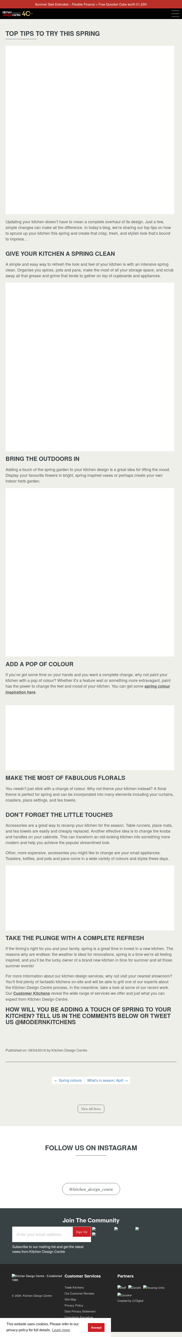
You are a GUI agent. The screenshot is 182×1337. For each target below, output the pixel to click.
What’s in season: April (107, 1080)
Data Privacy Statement (80, 1311)
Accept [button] (96, 1327)
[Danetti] (134, 1287)
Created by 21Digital (130, 1301)
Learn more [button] (61, 1330)
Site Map (70, 1299)
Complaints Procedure (79, 1317)
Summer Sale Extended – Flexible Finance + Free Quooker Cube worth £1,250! (91, 4)
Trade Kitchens (74, 1287)
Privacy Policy (74, 1305)
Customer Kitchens (31, 993)
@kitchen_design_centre (91, 1189)
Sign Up (81, 1231)
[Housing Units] (154, 1287)
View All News (91, 1108)
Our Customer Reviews (79, 1293)
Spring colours (68, 1080)
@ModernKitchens (45, 1022)
